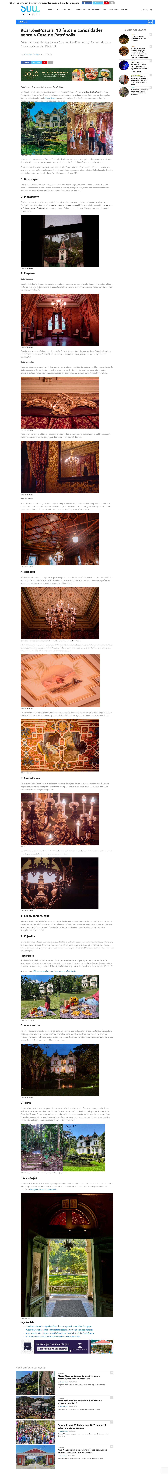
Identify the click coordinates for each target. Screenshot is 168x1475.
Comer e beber (53, 10)
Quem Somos (114, 10)
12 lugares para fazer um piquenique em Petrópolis (54, 971)
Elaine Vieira (63, 1455)
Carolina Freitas (31, 54)
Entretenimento (74, 10)
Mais (104, 10)
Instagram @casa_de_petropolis (43, 1190)
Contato (124, 10)
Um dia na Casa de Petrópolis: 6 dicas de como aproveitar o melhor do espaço (58, 1326)
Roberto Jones (64, 1431)
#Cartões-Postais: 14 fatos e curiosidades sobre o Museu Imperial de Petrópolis (59, 1330)
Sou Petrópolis (64, 1382)
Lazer (64, 10)
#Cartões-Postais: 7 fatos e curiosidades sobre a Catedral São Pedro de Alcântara (60, 1333)
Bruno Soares (50, 98)
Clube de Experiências (91, 10)
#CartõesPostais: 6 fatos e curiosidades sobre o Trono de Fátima (53, 1337)
